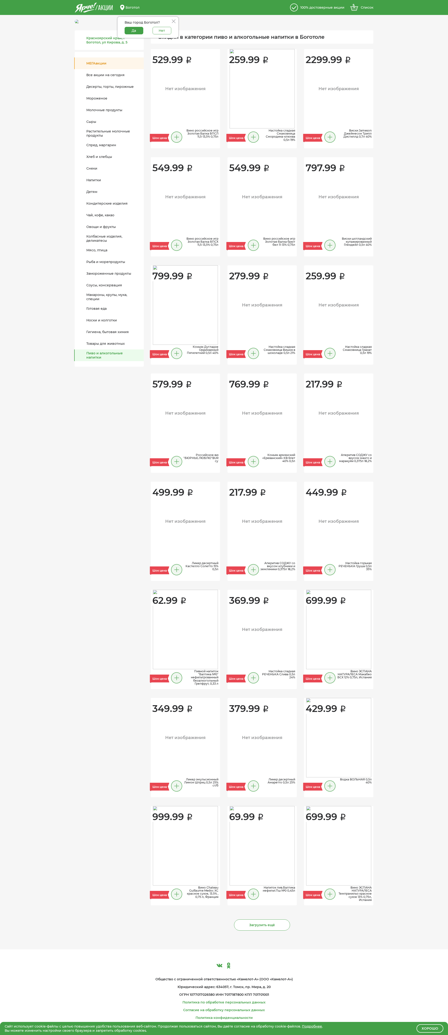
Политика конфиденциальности (224, 1018)
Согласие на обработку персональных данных (224, 1010)
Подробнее (312, 1026)
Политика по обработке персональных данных (224, 1002)
